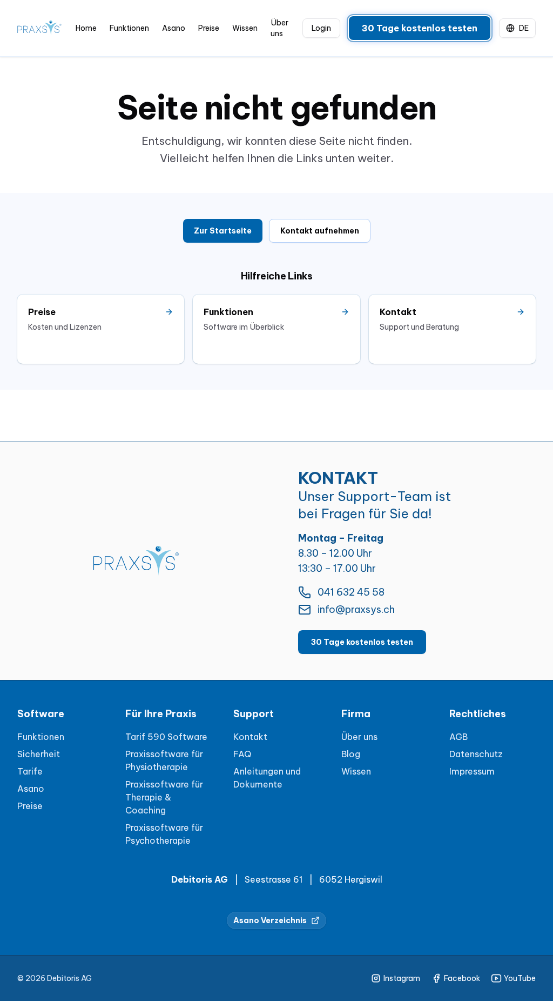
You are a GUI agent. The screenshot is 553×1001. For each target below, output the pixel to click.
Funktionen (129, 28)
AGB (458, 736)
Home (86, 28)
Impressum (472, 771)
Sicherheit (38, 754)
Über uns (279, 28)
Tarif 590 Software (166, 736)
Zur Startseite (223, 231)
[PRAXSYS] (39, 28)
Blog (350, 754)
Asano (173, 28)
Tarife (30, 771)
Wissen (245, 28)
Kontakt (250, 736)
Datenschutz (476, 754)
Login (321, 28)
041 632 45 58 (351, 592)
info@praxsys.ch (356, 609)
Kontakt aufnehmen (319, 231)
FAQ (242, 754)
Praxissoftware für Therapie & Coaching (164, 797)
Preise (208, 28)
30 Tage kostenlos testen (419, 28)
